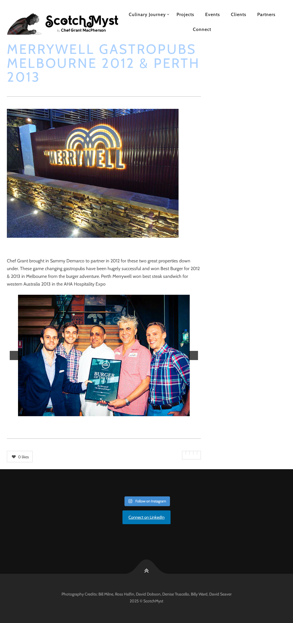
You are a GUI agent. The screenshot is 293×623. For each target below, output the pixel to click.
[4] (98, 411)
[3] (92, 411)
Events (212, 14)
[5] (104, 411)
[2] (86, 411)
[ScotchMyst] (62, 22)
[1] (80, 411)
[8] (122, 411)
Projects (185, 14)
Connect (202, 29)
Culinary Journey (147, 14)
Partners (266, 14)
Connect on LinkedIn (146, 517)
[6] (110, 411)
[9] (128, 411)
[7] (116, 411)
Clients (238, 14)
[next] (193, 355)
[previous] (14, 355)
